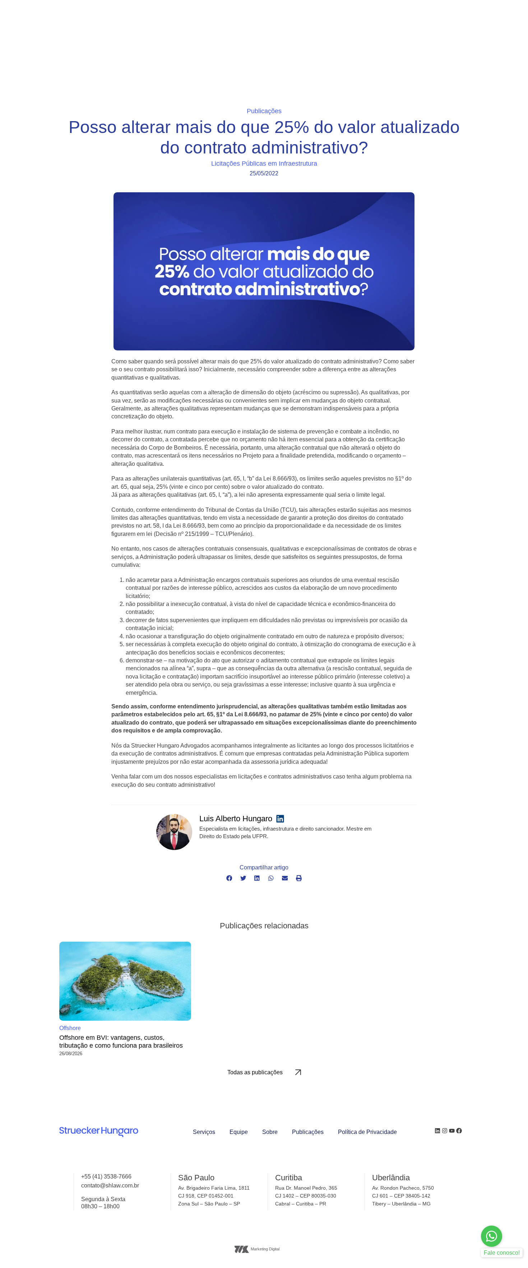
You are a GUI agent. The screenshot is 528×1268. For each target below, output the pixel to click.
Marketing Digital (265, 1249)
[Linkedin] (437, 1131)
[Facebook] (459, 1131)
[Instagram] (445, 1131)
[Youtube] (452, 1131)
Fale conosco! (502, 1253)
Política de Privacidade (367, 1132)
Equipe (239, 1132)
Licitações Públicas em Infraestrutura (264, 163)
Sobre (270, 1132)
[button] (229, 878)
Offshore (70, 1028)
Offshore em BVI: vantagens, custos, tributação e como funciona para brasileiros (121, 1041)
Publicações (308, 1132)
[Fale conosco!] (491, 1236)
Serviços (204, 1132)
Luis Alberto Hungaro (235, 818)
